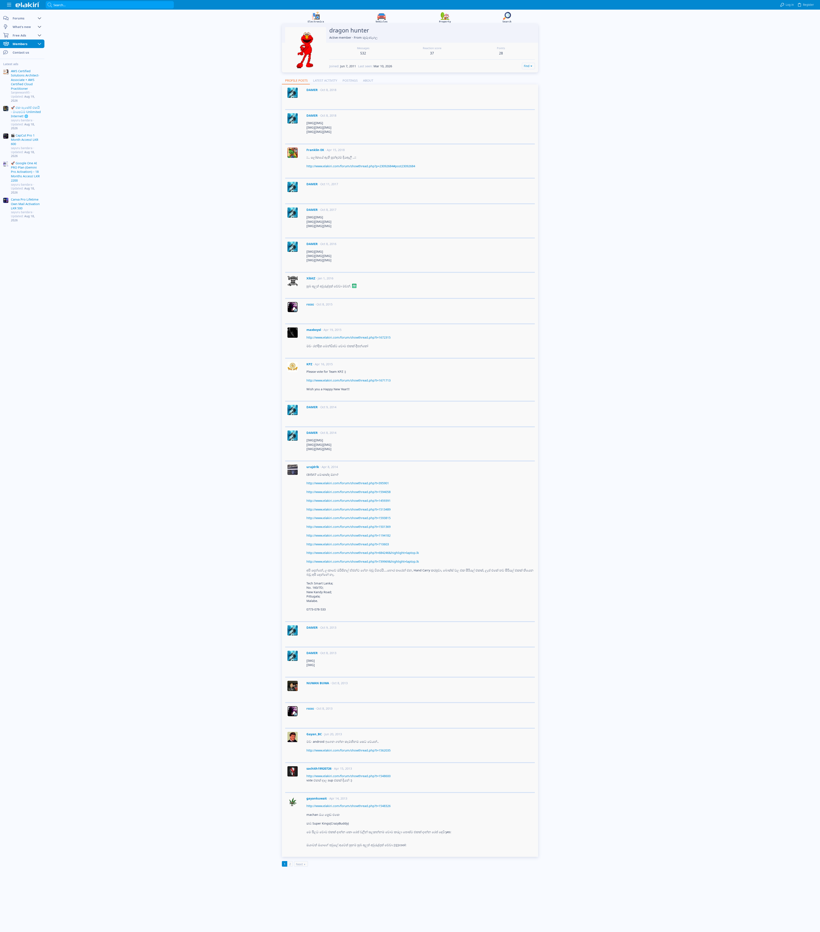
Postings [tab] (350, 80)
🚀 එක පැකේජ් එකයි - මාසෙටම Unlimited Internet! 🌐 (26, 111)
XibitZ (310, 278)
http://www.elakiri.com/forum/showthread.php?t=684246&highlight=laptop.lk (362, 552)
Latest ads (10, 64)
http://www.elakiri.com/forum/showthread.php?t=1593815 (348, 518)
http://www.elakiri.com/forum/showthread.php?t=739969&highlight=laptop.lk (362, 561)
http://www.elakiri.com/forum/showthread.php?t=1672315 (348, 337)
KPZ (309, 364)
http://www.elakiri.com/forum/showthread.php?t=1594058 (348, 492)
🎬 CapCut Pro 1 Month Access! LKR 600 (24, 139)
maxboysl (313, 329)
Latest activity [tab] (325, 80)
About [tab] (368, 80)
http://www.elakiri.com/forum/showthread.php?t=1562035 (348, 750)
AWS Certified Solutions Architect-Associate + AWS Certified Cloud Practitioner (25, 80)
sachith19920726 (318, 768)
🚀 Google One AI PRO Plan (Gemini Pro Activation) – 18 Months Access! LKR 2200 (25, 172)
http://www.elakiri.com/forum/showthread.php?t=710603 (347, 544)
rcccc (310, 304)
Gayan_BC (314, 734)
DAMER (312, 90)
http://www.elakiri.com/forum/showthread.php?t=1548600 (348, 776)
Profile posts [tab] (296, 80)
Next (299, 864)
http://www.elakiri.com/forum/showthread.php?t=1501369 (348, 526)
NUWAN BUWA (317, 683)
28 (501, 53)
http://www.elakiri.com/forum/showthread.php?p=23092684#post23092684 (360, 166)
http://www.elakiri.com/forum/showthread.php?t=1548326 (348, 806)
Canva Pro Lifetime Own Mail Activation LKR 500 (25, 203)
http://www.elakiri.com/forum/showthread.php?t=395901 (347, 483)
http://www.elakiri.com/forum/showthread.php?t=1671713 (348, 380)
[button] (9, 5)
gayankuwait (316, 798)
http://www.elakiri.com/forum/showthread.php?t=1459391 (348, 500)
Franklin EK (315, 150)
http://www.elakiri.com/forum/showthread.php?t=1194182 (348, 535)
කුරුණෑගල (370, 37)
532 (363, 53)
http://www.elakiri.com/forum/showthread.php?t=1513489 (348, 509)
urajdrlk (312, 467)
